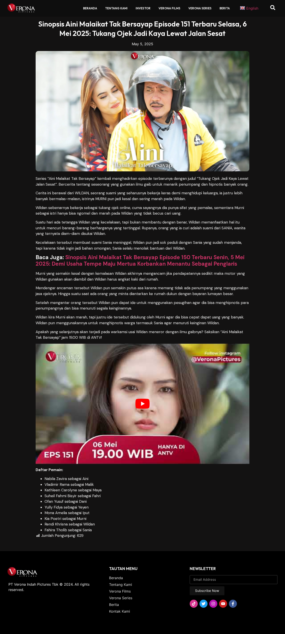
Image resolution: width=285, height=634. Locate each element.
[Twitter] (204, 604)
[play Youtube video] (142, 404)
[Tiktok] (194, 604)
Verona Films (169, 8)
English (252, 8)
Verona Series (200, 8)
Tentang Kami (116, 8)
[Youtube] (223, 604)
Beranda (90, 8)
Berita (225, 8)
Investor (143, 8)
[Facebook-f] (233, 604)
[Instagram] (213, 604)
